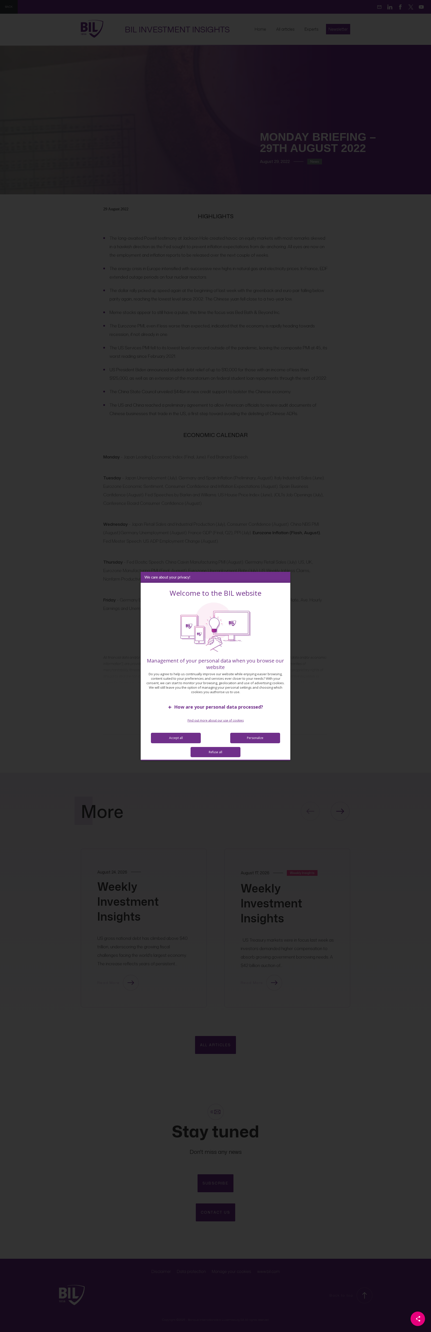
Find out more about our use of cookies (216, 720)
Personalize (255, 738)
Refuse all (215, 752)
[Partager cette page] (418, 1319)
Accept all (176, 738)
